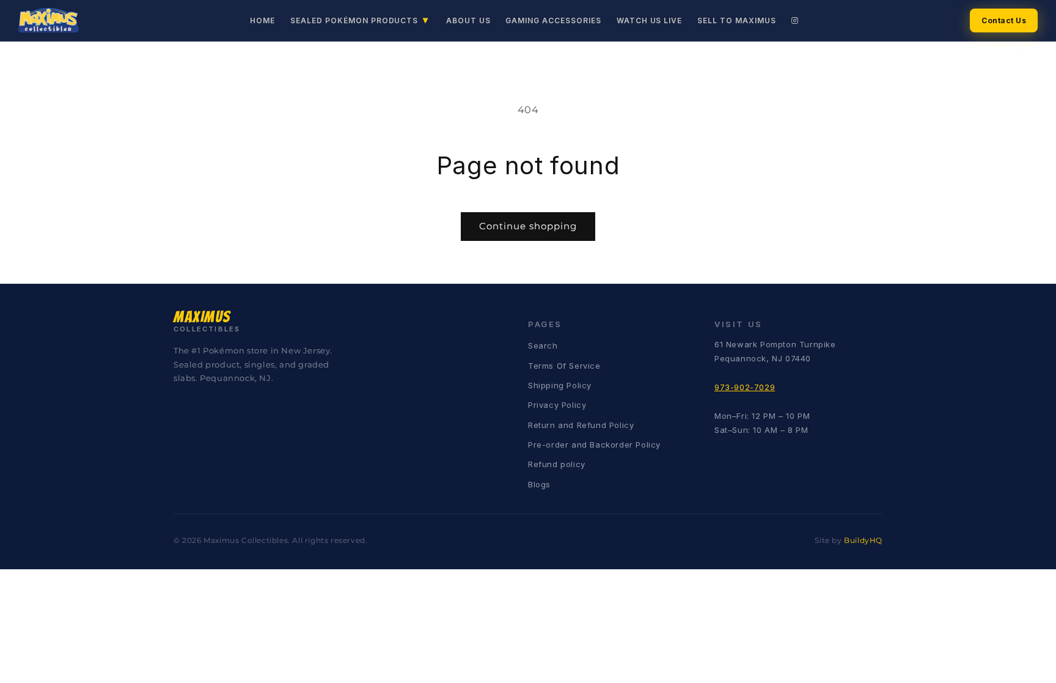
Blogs (539, 484)
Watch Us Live (649, 20)
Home (262, 20)
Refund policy (556, 464)
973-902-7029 (744, 387)
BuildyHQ (863, 540)
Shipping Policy (560, 385)
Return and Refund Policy (581, 425)
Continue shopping (528, 226)
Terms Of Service (564, 366)
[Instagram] (795, 20)
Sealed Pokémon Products (359, 20)
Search (543, 345)
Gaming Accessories (553, 20)
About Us (468, 20)
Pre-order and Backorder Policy (594, 444)
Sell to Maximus (736, 20)
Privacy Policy (557, 405)
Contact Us (1003, 20)
